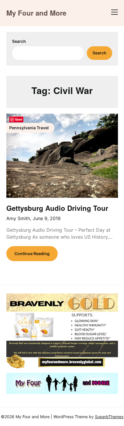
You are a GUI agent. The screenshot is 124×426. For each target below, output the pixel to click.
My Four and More (36, 12)
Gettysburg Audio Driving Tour (57, 208)
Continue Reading (32, 253)
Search (19, 41)
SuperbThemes (109, 416)
